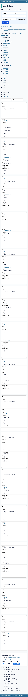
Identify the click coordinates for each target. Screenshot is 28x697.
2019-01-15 (5, 69)
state (21, 33)
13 (4, 544)
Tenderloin (5, 62)
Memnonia (6, 634)
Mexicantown (6, 57)
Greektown (5, 49)
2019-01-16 (5, 73)
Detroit (5, 487)
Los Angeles (7, 340)
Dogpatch (5, 47)
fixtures (7, 1)
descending (22, 19)
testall (11, 29)
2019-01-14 (5, 68)
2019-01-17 (5, 71)
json (9, 29)
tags (7, 35)
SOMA (4, 61)
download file (14, 662)
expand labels (8, 664)
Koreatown (5, 54)
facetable (11, 1)
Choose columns (6, 100)
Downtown (5, 40)
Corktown (5, 45)
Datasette (10, 695)
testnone (16, 29)
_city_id (3, 35)
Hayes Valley (6, 50)
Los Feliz (5, 55)
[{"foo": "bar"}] (6, 96)
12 (4, 508)
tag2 (4, 80)
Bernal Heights (6, 43)
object (9, 659)
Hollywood (5, 52)
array (14, 657)
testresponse (22, 29)
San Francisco (7, 121)
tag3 (4, 82)
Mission (5, 59)
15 (4, 618)
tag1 (4, 78)
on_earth (17, 33)
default (11, 657)
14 (4, 581)
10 (4, 434)
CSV (2, 30)
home (2, 1)
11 (4, 471)
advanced (6, 30)
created (12, 33)
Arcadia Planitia (7, 42)
